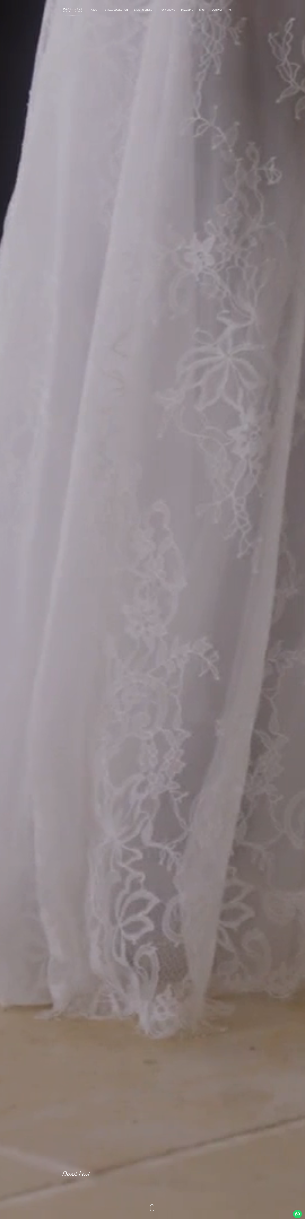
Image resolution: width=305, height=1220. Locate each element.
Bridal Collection (116, 10)
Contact (217, 10)
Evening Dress (143, 10)
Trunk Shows (166, 10)
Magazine (187, 10)
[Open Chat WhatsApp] (297, 1214)
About (95, 10)
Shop (202, 10)
